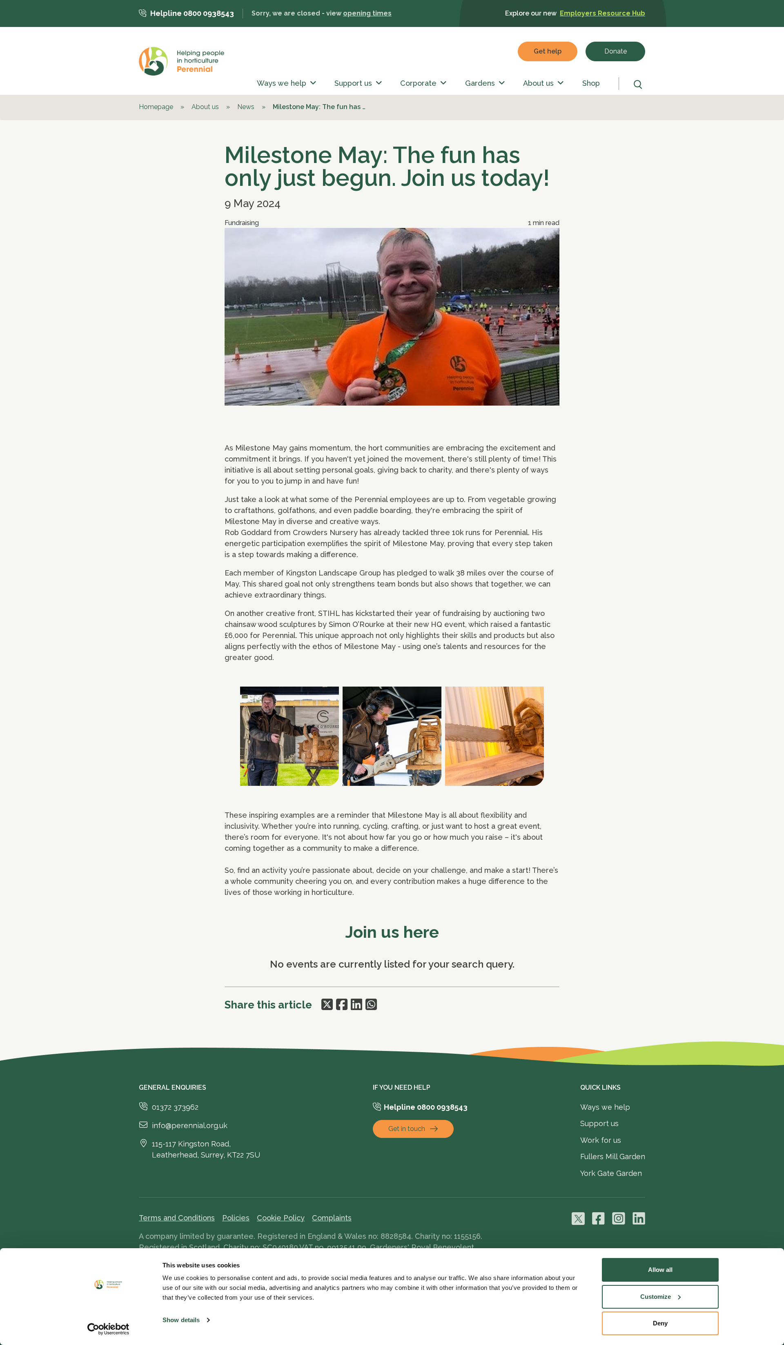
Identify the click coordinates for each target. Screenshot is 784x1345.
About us (538, 83)
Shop (591, 83)
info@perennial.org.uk (189, 1125)
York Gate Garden (611, 1173)
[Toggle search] (639, 84)
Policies (235, 1217)
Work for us (600, 1140)
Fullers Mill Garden (612, 1156)
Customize (655, 1296)
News (245, 107)
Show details (181, 1319)
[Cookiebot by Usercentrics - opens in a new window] (108, 1329)
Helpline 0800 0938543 (192, 13)
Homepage (156, 107)
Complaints (332, 1217)
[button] (311, 83)
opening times (367, 13)
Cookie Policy (281, 1217)
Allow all (660, 1269)
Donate (615, 51)
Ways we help (281, 83)
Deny (660, 1323)
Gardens (480, 83)
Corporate (418, 83)
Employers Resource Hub (602, 13)
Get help (547, 51)
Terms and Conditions (177, 1217)
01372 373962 (175, 1107)
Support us (353, 83)
